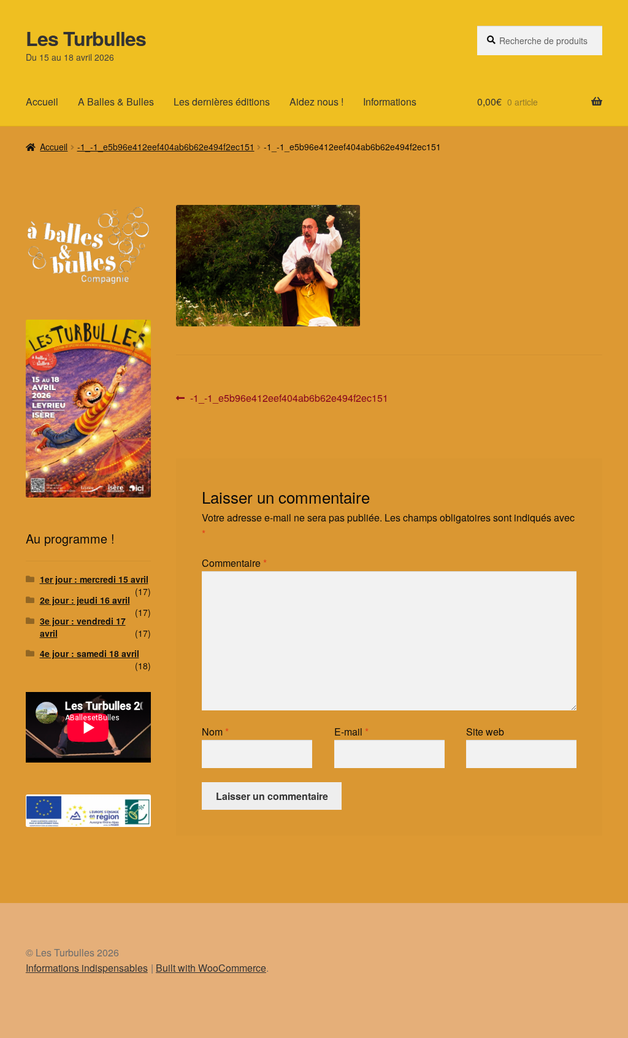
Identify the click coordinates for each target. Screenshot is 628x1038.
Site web (485, 732)
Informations (389, 101)
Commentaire (234, 563)
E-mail (351, 732)
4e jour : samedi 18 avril (89, 653)
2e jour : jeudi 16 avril (85, 600)
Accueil (42, 101)
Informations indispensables (87, 968)
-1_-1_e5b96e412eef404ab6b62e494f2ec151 (166, 146)
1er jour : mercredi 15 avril (94, 579)
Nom (215, 732)
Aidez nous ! (316, 101)
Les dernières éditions (222, 101)
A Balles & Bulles (116, 101)
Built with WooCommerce (211, 968)
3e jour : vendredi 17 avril (83, 627)
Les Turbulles (86, 38)
